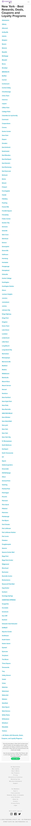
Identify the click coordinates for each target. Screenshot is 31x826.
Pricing (15, 775)
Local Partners (15, 797)
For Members (15, 789)
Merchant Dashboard (15, 781)
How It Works (16, 771)
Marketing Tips (15, 779)
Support (15, 783)
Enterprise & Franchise (15, 777)
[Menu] (28, 2)
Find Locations (15, 793)
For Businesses (15, 767)
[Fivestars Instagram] (12, 814)
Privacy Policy (15, 803)
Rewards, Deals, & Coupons (15, 795)
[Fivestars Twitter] (19, 814)
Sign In (15, 791)
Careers (15, 801)
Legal (15, 805)
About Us (15, 799)
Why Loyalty (15, 769)
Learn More (15, 758)
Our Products (16, 773)
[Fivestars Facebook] (16, 814)
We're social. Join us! (15, 811)
